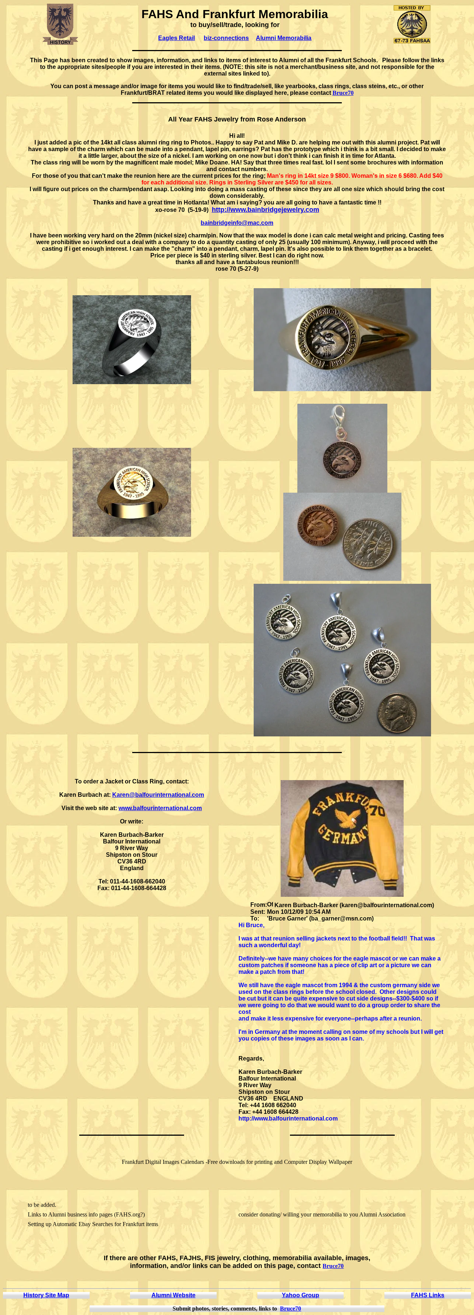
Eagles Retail (176, 38)
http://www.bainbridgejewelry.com (265, 209)
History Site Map (46, 1295)
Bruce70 (343, 93)
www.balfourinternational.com (160, 808)
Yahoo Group (300, 1295)
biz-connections (226, 38)
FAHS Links (427, 1295)
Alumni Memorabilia (283, 38)
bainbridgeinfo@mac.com (237, 223)
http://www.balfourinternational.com (288, 1118)
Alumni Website (173, 1295)
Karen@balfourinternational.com (158, 795)
